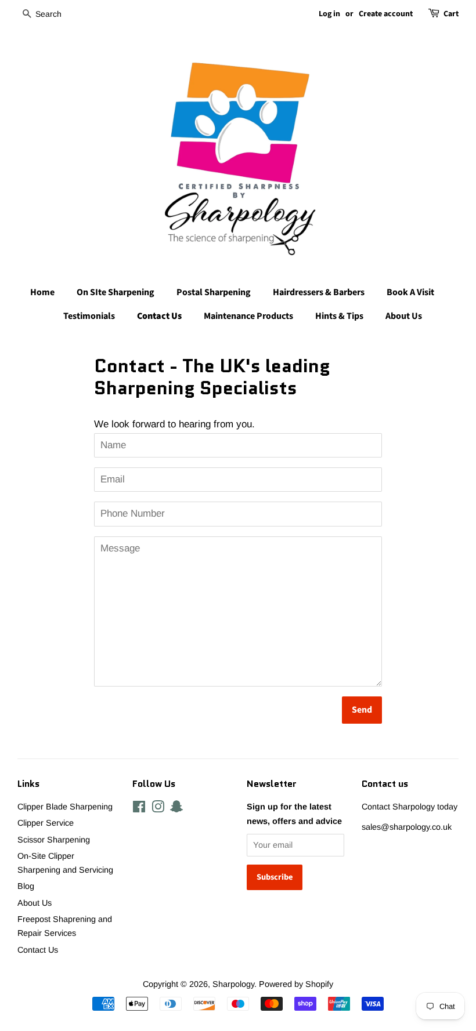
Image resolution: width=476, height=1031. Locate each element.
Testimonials (89, 316)
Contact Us (159, 316)
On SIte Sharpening (115, 292)
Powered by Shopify (296, 984)
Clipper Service (45, 822)
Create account (386, 14)
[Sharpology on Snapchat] (176, 809)
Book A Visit (410, 292)
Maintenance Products (248, 316)
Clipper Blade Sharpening (65, 806)
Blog (25, 886)
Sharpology (233, 984)
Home (42, 292)
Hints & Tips (339, 316)
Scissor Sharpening (53, 839)
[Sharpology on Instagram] (158, 809)
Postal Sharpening (213, 292)
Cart (451, 14)
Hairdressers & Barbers (319, 292)
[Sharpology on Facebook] (139, 809)
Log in (329, 14)
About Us (403, 316)
